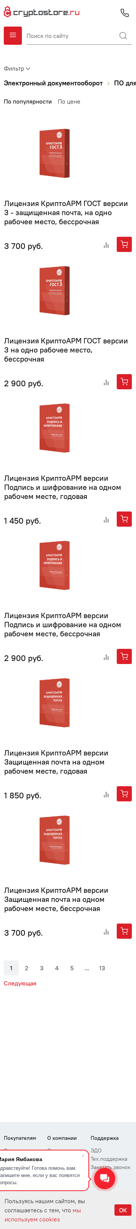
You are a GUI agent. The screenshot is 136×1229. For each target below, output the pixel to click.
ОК (123, 1210)
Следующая (20, 983)
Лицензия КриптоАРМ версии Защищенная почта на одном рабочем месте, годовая (56, 762)
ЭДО (96, 1150)
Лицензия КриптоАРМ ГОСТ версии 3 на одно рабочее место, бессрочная (66, 350)
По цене (69, 101)
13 (102, 968)
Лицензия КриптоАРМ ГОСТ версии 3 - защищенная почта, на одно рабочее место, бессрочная (66, 212)
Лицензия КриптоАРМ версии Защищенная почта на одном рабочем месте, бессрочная (56, 899)
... (87, 968)
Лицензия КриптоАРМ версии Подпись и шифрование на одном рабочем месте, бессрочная (62, 624)
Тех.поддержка (109, 1158)
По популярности (28, 101)
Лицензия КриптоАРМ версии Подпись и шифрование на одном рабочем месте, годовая (62, 487)
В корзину (124, 244)
